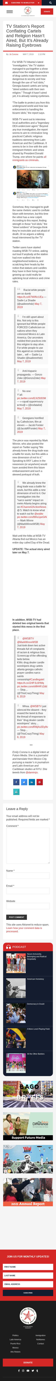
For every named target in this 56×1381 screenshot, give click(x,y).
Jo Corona (13, 54)
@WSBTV (28, 638)
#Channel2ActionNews (33, 507)
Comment (12, 826)
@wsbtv (38, 513)
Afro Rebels (15, 1352)
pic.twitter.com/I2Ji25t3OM (31, 398)
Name (10, 870)
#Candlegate (36, 679)
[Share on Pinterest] (40, 784)
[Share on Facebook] (16, 784)
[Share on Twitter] (24, 784)
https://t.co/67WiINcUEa (30, 297)
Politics (15, 1335)
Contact (40, 1344)
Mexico (15, 1348)
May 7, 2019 (24, 361)
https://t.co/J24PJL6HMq (30, 683)
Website (10, 901)
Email (10, 886)
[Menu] (9, 11)
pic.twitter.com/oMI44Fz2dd (32, 686)
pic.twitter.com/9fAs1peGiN (32, 517)
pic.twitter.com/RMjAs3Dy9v (32, 727)
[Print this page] (16, 794)
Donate (47, 11)
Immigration (41, 1335)
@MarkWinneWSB (27, 642)
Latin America (15, 1339)
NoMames (40, 1339)
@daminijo (32, 772)
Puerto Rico (15, 1344)
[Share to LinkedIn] (32, 784)
